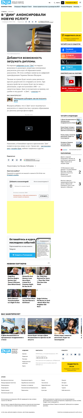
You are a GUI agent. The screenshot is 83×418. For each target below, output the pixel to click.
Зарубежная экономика (28, 382)
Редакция (25, 356)
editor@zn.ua (39, 364)
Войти (58, 2)
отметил (34, 91)
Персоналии (24, 390)
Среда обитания (46, 385)
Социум (64, 380)
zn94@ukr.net (56, 360)
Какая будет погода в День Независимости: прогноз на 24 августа (68, 128)
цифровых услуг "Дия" (25, 65)
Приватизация (5, 390)
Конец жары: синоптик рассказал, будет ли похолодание (68, 136)
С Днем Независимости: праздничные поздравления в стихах (68, 121)
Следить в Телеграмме (23, 255)
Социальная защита (26, 380)
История (64, 382)
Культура (44, 390)
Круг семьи (65, 385)
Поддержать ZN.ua (71, 2)
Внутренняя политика (7, 380)
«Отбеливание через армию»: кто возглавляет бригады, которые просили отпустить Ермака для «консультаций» (69, 172)
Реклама (24, 359)
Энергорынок (5, 387)
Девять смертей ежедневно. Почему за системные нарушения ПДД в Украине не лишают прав (68, 160)
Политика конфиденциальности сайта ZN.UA (69, 412)
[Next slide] (80, 6)
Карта (24, 366)
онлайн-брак (16, 148)
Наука (43, 380)
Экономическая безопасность (29, 387)
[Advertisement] (30, 217)
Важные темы (6, 6)
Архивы (24, 354)
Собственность (66, 390)
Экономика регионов (7, 393)
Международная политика (8, 382)
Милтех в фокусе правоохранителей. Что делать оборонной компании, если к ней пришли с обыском (68, 184)
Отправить (43, 196)
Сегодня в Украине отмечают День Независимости (67, 144)
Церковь (44, 387)
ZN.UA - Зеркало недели (71, 88)
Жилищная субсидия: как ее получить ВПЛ (30, 99)
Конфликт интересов (27, 385)
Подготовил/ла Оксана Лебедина (20, 166)
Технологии (45, 382)
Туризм (64, 387)
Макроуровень (5, 385)
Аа (62, 2)
